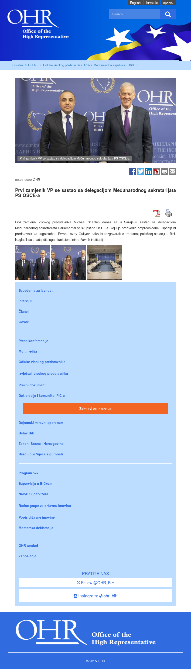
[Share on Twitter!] (140, 171)
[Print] (164, 171)
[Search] (168, 14)
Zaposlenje (27, 556)
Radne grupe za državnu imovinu (45, 505)
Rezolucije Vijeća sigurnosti (41, 454)
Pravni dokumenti (33, 385)
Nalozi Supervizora (33, 494)
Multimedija (28, 351)
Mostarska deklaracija (36, 527)
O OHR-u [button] (31, 65)
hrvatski (152, 2)
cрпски (168, 2)
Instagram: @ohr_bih (97, 596)
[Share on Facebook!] (132, 171)
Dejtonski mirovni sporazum (41, 422)
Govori (24, 321)
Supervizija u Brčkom (35, 483)
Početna (18, 65)
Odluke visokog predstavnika (62, 65)
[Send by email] (172, 171)
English (135, 2)
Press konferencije (33, 340)
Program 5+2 (28, 473)
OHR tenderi (28, 545)
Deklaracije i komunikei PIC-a (42, 395)
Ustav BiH (26, 433)
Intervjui (25, 300)
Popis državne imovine (37, 517)
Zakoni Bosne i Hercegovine (41, 443)
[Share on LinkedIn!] (148, 171)
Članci (24, 311)
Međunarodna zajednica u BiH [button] (114, 65)
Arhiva (88, 65)
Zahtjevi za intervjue (95, 408)
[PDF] (156, 171)
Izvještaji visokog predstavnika (43, 373)
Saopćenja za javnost (36, 290)
